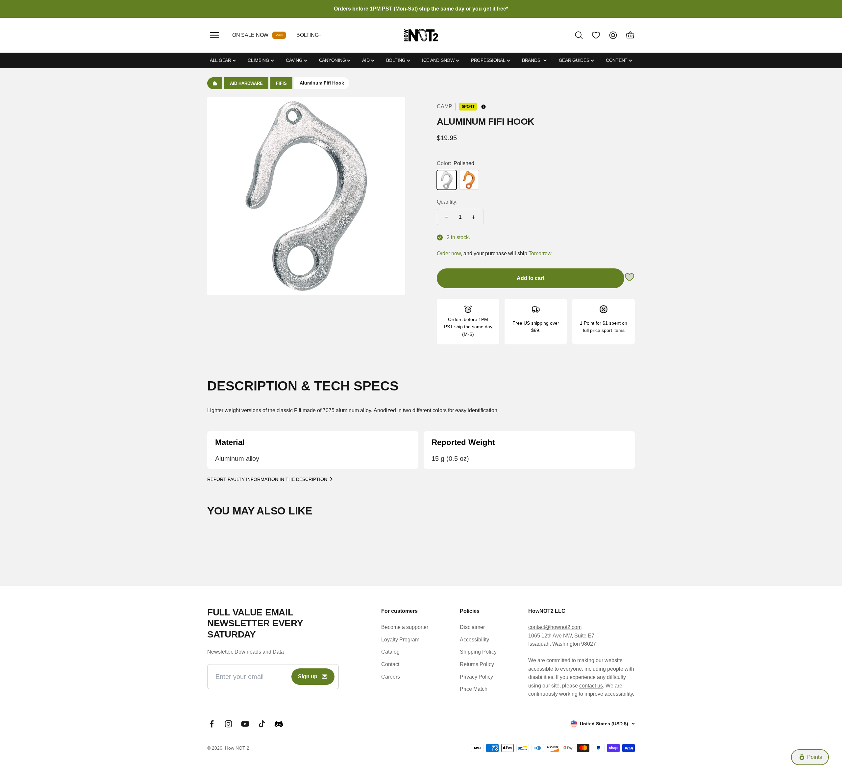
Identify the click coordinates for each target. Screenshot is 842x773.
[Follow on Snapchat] (278, 723)
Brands (531, 60)
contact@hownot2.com (555, 627)
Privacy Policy (476, 677)
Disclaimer (472, 627)
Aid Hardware (246, 83)
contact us (591, 685)
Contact (390, 664)
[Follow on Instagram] (228, 723)
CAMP (444, 106)
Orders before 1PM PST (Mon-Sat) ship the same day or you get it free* (421, 9)
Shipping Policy (478, 652)
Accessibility (474, 639)
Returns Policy (477, 664)
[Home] (215, 83)
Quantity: (447, 202)
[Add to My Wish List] (629, 278)
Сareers (390, 677)
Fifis (281, 83)
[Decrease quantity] (446, 217)
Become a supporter (404, 627)
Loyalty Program (400, 639)
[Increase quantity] (473, 217)
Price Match (473, 689)
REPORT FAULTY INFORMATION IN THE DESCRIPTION (267, 479)
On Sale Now (250, 35)
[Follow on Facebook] (211, 723)
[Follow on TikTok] (262, 723)
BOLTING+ (308, 35)
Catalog (390, 652)
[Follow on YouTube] (245, 723)
